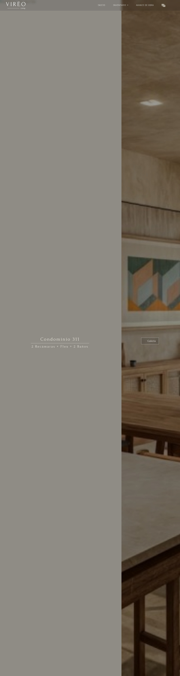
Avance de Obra (145, 5)
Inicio (101, 5)
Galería (151, 341)
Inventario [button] (120, 5)
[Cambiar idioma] (163, 5)
